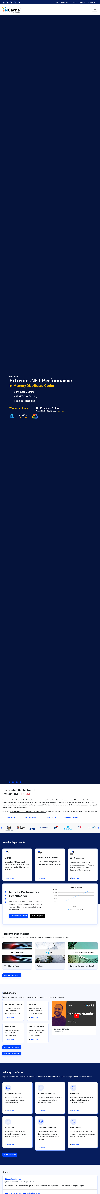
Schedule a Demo (51, 817)
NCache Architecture (12, 1179)
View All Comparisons (11, 1047)
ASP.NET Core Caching (25, 396)
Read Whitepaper (37, 916)
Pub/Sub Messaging (24, 400)
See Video (19, 916)
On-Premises (43, 408)
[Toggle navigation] (95, 9)
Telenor (40, 966)
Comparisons (65, 2)
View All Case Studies (11, 975)
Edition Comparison (30, 817)
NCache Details (10, 817)
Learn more (10, 878)
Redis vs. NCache (61, 1029)
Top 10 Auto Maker (11, 966)
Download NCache (72, 817)
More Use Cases (10, 1155)
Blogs (73, 2)
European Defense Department (82, 966)
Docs (56, 2)
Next (98, 828)
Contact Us (91, 2)
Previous (2, 828)
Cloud (57, 408)
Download (82, 2)
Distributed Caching (24, 391)
